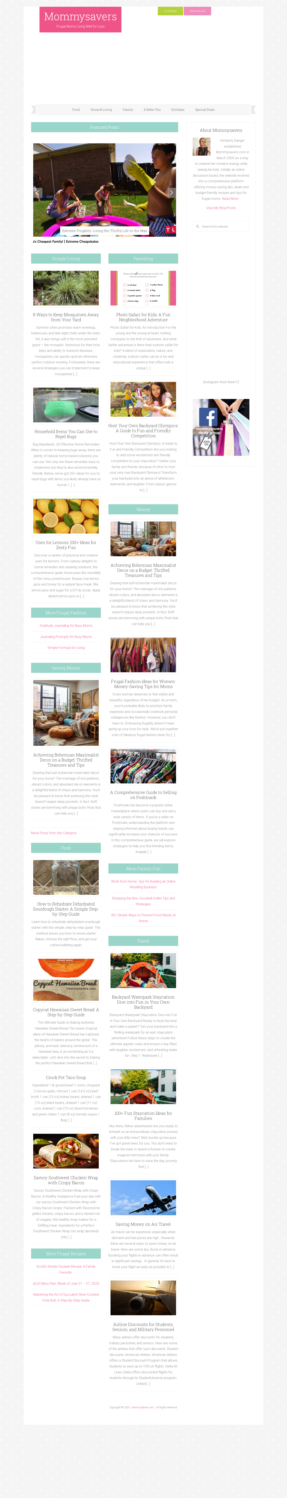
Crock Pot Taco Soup (66, 1077)
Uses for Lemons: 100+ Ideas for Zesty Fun (66, 545)
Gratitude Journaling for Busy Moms (66, 626)
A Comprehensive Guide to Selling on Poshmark (143, 795)
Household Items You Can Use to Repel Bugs (66, 434)
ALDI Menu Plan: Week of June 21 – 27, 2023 (66, 1284)
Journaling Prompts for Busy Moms (66, 637)
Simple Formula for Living (66, 648)
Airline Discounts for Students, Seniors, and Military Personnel (143, 1327)
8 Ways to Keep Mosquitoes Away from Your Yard (66, 317)
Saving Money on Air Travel (143, 1224)
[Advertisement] (143, 72)
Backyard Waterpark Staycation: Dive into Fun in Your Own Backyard (143, 1002)
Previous (37, 193)
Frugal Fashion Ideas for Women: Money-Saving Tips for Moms (143, 684)
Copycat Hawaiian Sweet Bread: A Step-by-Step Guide (66, 1012)
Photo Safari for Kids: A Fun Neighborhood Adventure (143, 317)
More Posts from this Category (54, 833)
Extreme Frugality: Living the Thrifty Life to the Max (104, 230)
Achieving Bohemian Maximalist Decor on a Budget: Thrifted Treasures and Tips (66, 760)
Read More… (231, 199)
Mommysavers (80, 16)
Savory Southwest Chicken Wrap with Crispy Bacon (66, 1180)
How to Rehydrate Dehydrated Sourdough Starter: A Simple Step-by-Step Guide (66, 909)
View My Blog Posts (221, 208)
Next (172, 193)
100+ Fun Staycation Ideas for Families (143, 1115)
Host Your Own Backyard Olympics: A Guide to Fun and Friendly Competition (143, 430)
